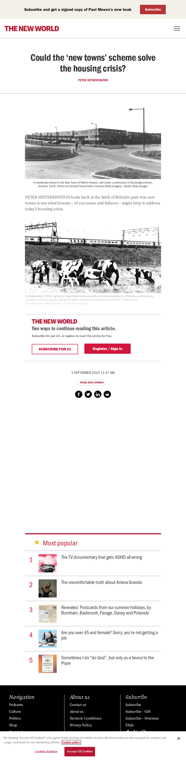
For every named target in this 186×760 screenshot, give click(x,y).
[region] (93, 745)
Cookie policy (71, 742)
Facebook (78, 394)
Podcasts (16, 705)
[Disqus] (93, 461)
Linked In (97, 394)
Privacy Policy (81, 725)
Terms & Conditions (85, 718)
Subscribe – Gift (137, 711)
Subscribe (153, 9)
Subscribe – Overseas (142, 718)
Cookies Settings (46, 751)
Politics (15, 718)
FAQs (129, 725)
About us (76, 711)
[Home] (32, 28)
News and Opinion (92, 382)
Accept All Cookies (80, 751)
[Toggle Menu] (176, 28)
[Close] (179, 738)
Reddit (107, 394)
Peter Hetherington (93, 80)
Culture (15, 711)
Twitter (88, 394)
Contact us (78, 705)
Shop (13, 725)
